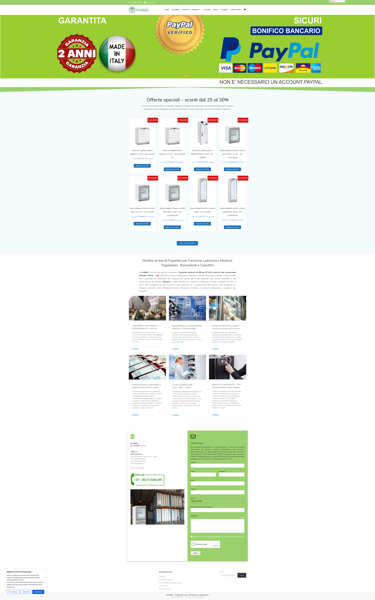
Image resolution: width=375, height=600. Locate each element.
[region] (25, 582)
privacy (212, 536)
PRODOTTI (196, 10)
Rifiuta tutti (26, 592)
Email (192, 480)
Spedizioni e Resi (165, 589)
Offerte (185, 10)
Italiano (333, 1)
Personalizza (13, 592)
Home (167, 10)
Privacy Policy (164, 586)
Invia (195, 553)
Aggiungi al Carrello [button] (142, 166)
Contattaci (236, 10)
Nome (193, 471)
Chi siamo (176, 10)
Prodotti (135, 349)
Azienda (193, 462)
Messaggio (194, 516)
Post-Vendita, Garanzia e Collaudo (170, 583)
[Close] (45, 570)
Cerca (221, 572)
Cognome (222, 471)
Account (224, 10)
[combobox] (217, 501)
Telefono (193, 489)
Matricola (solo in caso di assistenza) (201, 507)
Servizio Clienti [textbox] (197, 501)
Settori (207, 10)
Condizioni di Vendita (166, 579)
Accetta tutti (38, 592)
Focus (215, 10)
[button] (184, 76)
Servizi (193, 498)
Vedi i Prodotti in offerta (187, 243)
